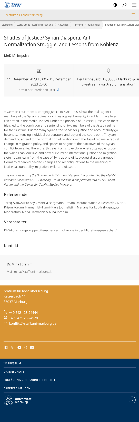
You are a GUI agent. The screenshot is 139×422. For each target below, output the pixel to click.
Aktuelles (63, 24)
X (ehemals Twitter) (12, 347)
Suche (124, 4)
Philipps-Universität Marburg (23, 406)
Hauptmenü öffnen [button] (134, 4)
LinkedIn (32, 347)
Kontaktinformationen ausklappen (132, 400)
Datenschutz (14, 371)
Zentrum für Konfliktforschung (134, 14)
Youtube (19, 347)
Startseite (7, 24)
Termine (78, 24)
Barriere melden (17, 388)
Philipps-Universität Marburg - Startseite (14, 4)
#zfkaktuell (93, 24)
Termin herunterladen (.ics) (36, 90)
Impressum (12, 363)
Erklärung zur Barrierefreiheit (29, 380)
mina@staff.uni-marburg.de (33, 272)
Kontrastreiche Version (115, 4)
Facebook (6, 347)
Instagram (25, 347)
